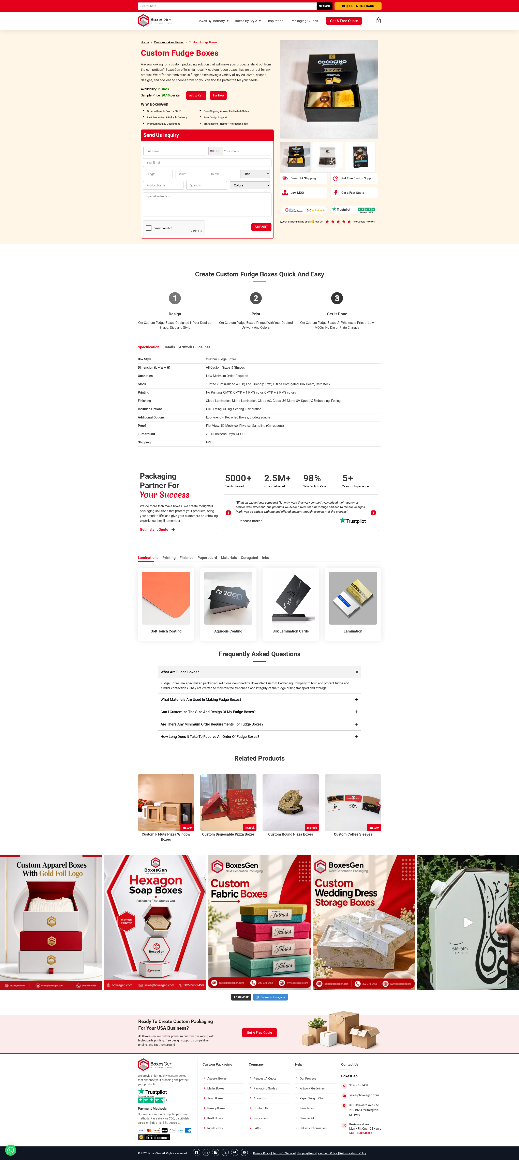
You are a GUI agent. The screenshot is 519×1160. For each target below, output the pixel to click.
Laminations (148, 557)
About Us (260, 1098)
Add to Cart (196, 95)
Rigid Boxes (215, 1128)
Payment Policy (328, 1153)
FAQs (257, 1128)
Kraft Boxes (215, 1118)
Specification (148, 347)
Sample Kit (307, 1118)
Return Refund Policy (352, 1153)
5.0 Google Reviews (364, 221)
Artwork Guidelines (194, 347)
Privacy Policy (262, 1153)
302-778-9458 (358, 1085)
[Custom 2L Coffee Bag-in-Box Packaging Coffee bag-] (468, 922)
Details (169, 347)
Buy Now (218, 95)
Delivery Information (313, 1128)
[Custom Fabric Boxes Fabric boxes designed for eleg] (259, 922)
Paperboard (207, 557)
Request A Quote (265, 1078)
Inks (265, 557)
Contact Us (261, 1108)
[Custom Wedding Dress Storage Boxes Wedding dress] (364, 922)
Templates (307, 1108)
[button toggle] (10, 1151)
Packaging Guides (304, 21)
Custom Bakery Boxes (169, 42)
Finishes (186, 557)
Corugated (249, 557)
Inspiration (275, 21)
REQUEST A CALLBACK (358, 6)
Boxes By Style (246, 21)
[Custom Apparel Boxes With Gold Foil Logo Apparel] (51, 922)
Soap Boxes (215, 1098)
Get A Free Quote (344, 21)
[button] (379, 806)
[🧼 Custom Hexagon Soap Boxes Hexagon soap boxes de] (155, 922)
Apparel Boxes (217, 1078)
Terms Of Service (283, 1153)
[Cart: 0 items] (378, 20)
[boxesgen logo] (155, 1070)
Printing (169, 557)
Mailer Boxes (215, 1088)
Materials (229, 557)
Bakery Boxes (216, 1108)
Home (145, 42)
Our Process (308, 1078)
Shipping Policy (306, 1153)
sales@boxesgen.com (364, 1095)
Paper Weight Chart (313, 1098)
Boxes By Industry (211, 21)
